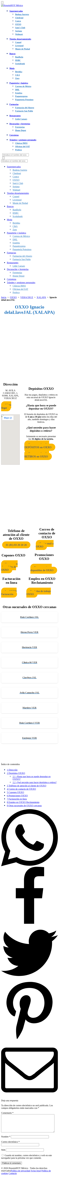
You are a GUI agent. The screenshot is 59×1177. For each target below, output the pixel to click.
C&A (17, 75)
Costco (18, 21)
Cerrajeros (14, 135)
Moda (11, 68)
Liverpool (19, 45)
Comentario (7, 1113)
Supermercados (16, 11)
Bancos (12, 54)
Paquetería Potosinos (24, 99)
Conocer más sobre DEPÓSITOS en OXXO (37, 446)
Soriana (18, 31)
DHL (17, 89)
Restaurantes (15, 116)
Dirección (12, 770)
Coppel (18, 42)
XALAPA (41, 297)
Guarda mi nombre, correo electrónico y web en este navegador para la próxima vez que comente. (26, 1156)
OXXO (18, 24)
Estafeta (18, 93)
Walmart (19, 34)
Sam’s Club (20, 27)
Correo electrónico (10, 1142)
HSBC (18, 60)
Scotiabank (20, 63)
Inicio (3, 297)
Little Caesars (21, 119)
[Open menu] (2, 2)
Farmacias (13, 104)
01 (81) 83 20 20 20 (16, 544)
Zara (17, 78)
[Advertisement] (29, 347)
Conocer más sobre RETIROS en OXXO (36, 455)
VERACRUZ (26, 297)
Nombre (5, 1136)
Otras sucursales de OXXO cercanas (24, 805)
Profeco (18, 150)
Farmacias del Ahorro (24, 107)
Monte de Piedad (22, 49)
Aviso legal (36, 1171)
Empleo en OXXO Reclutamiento (23, 802)
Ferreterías (20, 127)
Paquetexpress (21, 96)
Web (3, 1150)
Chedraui (19, 18)
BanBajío (19, 57)
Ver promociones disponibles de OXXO (41, 569)
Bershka (18, 72)
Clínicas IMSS (21, 143)
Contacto (13, 1173)
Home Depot (20, 130)
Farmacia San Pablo (24, 111)
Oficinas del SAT (22, 146)
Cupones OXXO (15, 792)
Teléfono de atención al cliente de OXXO (26, 785)
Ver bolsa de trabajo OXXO (38, 593)
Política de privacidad (20, 1171)
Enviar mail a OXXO (45, 545)
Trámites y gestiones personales (22, 140)
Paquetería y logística (18, 83)
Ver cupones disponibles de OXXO (9, 566)
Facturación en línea (17, 799)
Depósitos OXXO (16, 773)
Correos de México (23, 86)
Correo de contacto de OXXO (21, 789)
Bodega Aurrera (22, 14)
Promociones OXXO (17, 795)
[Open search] (3, 157)
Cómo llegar (6, 406)
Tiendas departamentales (20, 39)
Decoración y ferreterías (19, 124)
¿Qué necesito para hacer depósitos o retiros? (35, 782)
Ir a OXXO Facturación (9, 593)
